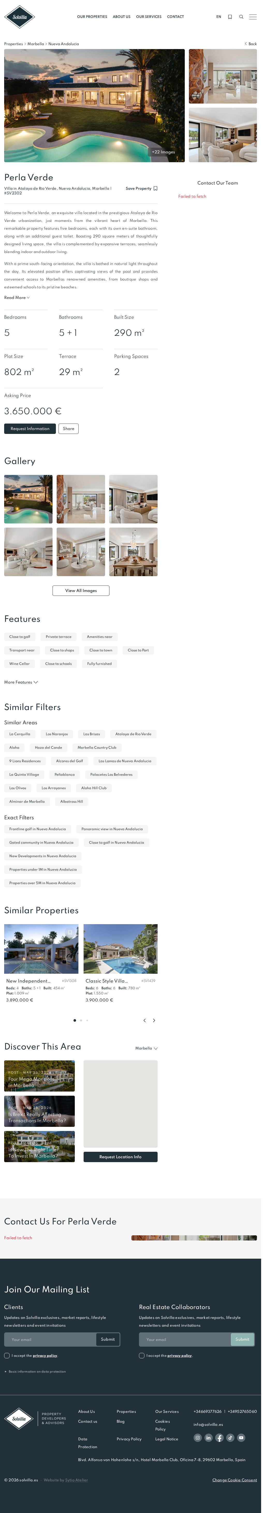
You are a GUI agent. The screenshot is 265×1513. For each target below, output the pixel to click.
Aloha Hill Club (94, 788)
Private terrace (58, 636)
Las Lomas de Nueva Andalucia (125, 761)
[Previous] (144, 1020)
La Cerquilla (19, 734)
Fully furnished (99, 663)
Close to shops (62, 650)
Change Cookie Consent (234, 1480)
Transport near (22, 650)
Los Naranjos (57, 734)
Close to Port (138, 650)
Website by (66, 1480)
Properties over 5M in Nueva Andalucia (42, 883)
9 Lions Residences (25, 761)
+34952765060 (242, 1411)
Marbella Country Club (97, 747)
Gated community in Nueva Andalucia (41, 842)
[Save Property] (70, 932)
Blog (121, 1421)
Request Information (30, 428)
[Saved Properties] (230, 17)
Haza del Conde (48, 747)
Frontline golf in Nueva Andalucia (37, 829)
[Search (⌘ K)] (241, 17)
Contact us (87, 1421)
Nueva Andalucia (63, 43)
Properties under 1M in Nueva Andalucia (43, 869)
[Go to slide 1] (75, 1020)
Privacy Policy (129, 1439)
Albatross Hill (71, 801)
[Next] (154, 1020)
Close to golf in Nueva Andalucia (116, 842)
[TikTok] (230, 1438)
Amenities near (100, 636)
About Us (86, 1411)
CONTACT (175, 16)
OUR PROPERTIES (92, 16)
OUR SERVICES (148, 16)
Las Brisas (91, 734)
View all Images (81, 590)
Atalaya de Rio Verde (133, 734)
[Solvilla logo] (35, 1419)
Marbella (35, 43)
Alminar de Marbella (27, 801)
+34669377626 (208, 1411)
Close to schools (58, 663)
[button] (13, 193)
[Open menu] (253, 17)
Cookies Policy (162, 1425)
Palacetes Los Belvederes (111, 774)
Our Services (167, 1411)
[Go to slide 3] (87, 1020)
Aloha (14, 747)
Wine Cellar (19, 663)
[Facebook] (219, 1438)
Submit (108, 1339)
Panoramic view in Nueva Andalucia (112, 829)
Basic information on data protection (35, 1371)
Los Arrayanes (54, 788)
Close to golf (19, 636)
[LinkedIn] (208, 1438)
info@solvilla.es (208, 1424)
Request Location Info (120, 1156)
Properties (13, 43)
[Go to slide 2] (81, 1020)
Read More (15, 297)
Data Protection (87, 1442)
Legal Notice (166, 1439)
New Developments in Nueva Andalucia (42, 856)
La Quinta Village (24, 774)
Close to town (101, 650)
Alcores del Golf (69, 761)
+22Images (163, 152)
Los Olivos (17, 788)
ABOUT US (121, 16)
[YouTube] (241, 1438)
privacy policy (45, 1355)
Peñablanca (65, 774)
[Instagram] (198, 1438)
